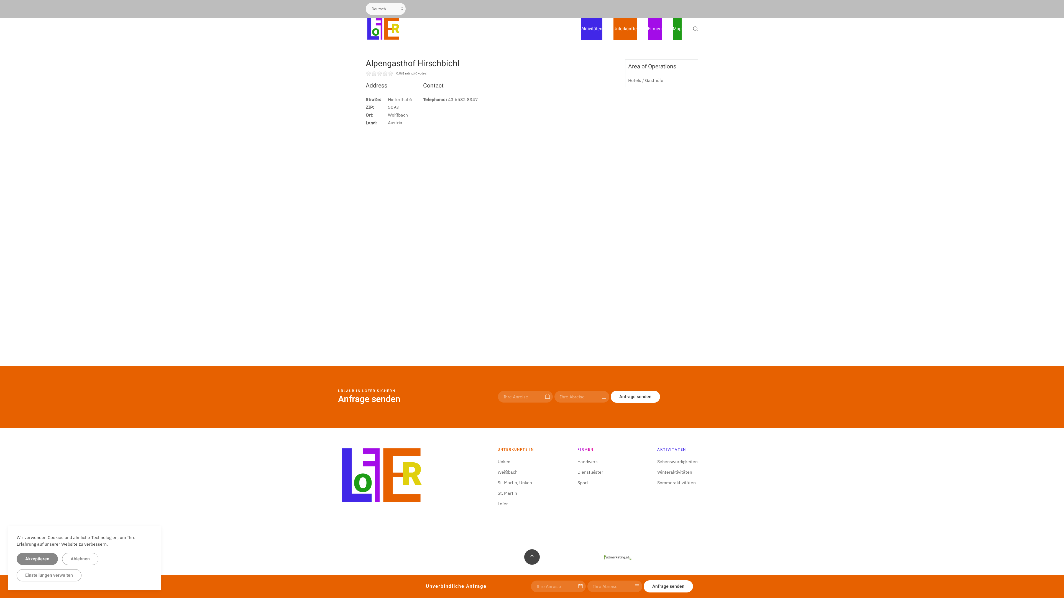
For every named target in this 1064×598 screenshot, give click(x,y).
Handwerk (587, 461)
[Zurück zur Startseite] (383, 29)
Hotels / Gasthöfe (645, 80)
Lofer (503, 503)
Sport (582, 482)
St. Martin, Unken (515, 482)
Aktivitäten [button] (591, 28)
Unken (504, 461)
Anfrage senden (635, 396)
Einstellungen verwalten (49, 575)
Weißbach (508, 472)
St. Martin (507, 493)
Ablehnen (80, 559)
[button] (695, 29)
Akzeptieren (37, 559)
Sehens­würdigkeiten (677, 461)
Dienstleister (590, 472)
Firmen (655, 28)
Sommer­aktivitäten (676, 482)
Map (677, 28)
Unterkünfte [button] (625, 28)
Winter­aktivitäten (674, 472)
